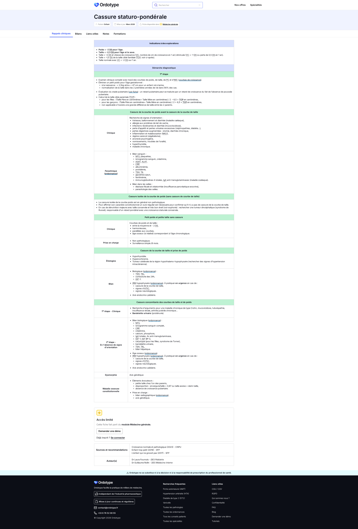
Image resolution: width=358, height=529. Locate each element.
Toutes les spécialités (172, 521)
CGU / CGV (217, 489)
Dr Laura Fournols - (148, 459)
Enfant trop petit (139, 450)
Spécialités (256, 4)
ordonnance (111, 173)
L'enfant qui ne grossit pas (144, 453)
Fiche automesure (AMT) (174, 489)
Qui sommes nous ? (220, 498)
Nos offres (240, 4)
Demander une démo (221, 516)
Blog (214, 512)
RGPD (214, 493)
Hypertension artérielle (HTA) (176, 493)
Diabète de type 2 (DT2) (174, 498)
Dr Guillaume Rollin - (152, 462)
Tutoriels (215, 521)
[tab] (61, 33)
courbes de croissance (190, 80)
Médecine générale (170, 24)
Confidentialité (218, 502)
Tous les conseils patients (174, 516)
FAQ (214, 507)
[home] (106, 5)
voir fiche (133, 92)
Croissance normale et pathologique (149, 447)
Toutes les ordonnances (173, 512)
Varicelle (167, 502)
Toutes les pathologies (173, 507)
